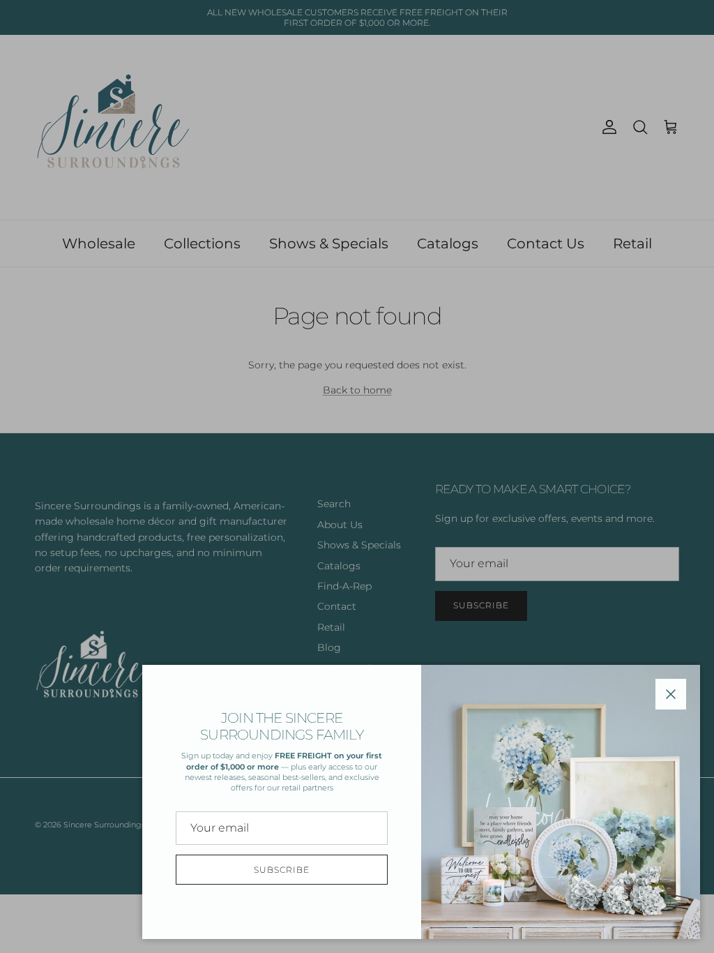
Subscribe (282, 869)
